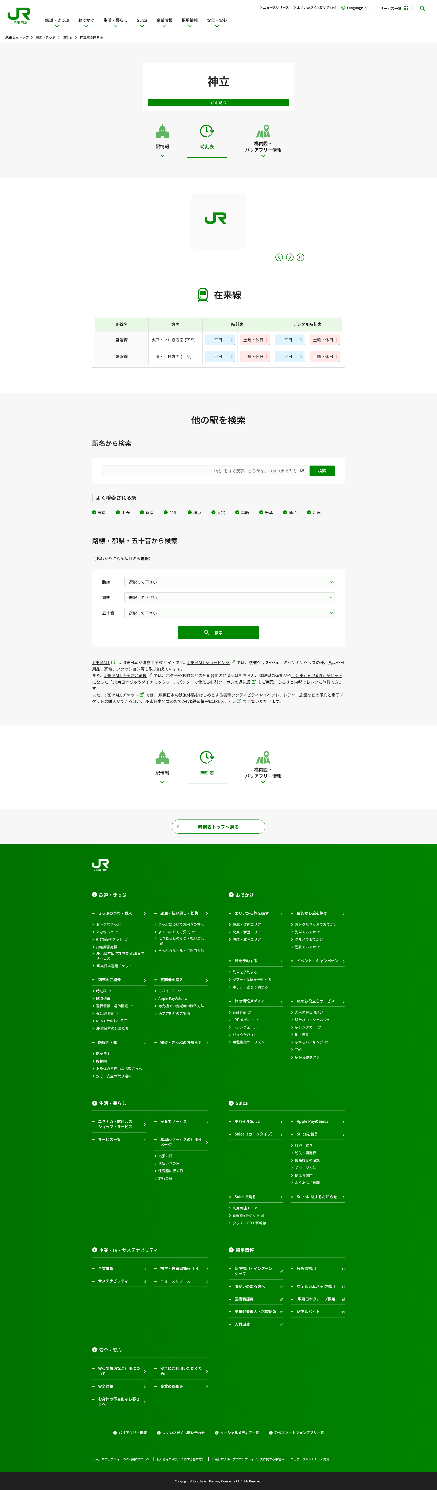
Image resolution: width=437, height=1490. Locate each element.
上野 (125, 512)
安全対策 (105, 1386)
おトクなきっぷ (108, 924)
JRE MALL (101, 662)
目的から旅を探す (312, 913)
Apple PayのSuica (172, 998)
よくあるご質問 (307, 1182)
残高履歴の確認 (307, 1160)
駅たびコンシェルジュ (312, 1019)
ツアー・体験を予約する (252, 979)
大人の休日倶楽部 (309, 1012)
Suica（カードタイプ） (255, 1134)
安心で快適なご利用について (119, 1371)
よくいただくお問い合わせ (316, 7)
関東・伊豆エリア (247, 932)
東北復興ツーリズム (249, 1042)
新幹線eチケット (109, 939)
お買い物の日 (169, 1163)
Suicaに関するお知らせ (317, 1196)
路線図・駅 (107, 1042)
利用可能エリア (245, 1208)
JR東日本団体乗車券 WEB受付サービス (120, 956)
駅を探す (103, 1053)
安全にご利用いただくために (181, 1371)
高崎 (245, 512)
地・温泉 (302, 1034)
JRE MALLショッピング (208, 662)
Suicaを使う (307, 1134)
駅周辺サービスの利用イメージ (181, 1142)
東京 (102, 512)
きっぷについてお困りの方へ (181, 924)
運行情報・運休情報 (112, 1005)
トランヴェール (245, 1027)
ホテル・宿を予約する (250, 987)
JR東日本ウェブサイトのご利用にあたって (121, 1459)
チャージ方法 (305, 1167)
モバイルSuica (169, 991)
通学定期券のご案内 (174, 1013)
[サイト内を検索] (422, 8)
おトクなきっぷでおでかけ (316, 924)
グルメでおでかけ (309, 939)
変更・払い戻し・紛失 (179, 913)
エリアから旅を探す (252, 913)
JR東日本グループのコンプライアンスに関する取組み (247, 1459)
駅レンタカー (305, 1027)
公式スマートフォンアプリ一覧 (299, 1432)
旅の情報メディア (250, 1000)
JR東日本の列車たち (112, 1028)
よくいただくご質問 (174, 932)
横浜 (197, 512)
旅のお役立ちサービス (316, 1000)
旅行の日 (165, 1178)
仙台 (293, 512)
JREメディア (224, 701)
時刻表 (101, 991)
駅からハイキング (309, 1042)
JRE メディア (243, 1019)
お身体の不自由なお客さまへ (119, 1068)
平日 (218, 340)
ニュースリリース (276, 7)
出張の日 (165, 1155)
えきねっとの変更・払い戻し (181, 938)
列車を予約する (245, 972)
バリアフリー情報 (133, 1432)
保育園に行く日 (170, 1170)
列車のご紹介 (109, 979)
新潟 (317, 512)
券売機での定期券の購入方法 (181, 1005)
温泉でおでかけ (307, 947)
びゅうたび (241, 1034)
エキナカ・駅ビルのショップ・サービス (115, 1124)
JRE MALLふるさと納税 (125, 675)
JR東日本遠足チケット (114, 965)
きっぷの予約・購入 (115, 913)
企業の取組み (171, 1386)
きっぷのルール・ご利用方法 (181, 950)
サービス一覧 (109, 1139)
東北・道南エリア (247, 924)
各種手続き (304, 1145)
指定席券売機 (106, 947)
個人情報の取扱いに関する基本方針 (180, 1459)
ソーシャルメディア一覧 (239, 1432)
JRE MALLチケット (121, 695)
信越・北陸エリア (247, 939)
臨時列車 (103, 998)
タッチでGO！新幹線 (249, 1223)
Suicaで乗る (245, 1196)
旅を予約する (246, 960)
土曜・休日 (253, 340)
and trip (239, 1012)
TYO (298, 1049)
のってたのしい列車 (112, 1020)
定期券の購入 (171, 979)
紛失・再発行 (305, 1152)
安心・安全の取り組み (114, 1076)
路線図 (101, 1061)
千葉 (269, 512)
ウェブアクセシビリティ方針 (310, 1459)
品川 (173, 512)
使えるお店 (304, 1175)
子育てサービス (173, 1121)
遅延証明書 (105, 1013)
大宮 (221, 512)
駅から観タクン (307, 1057)
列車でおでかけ (307, 932)
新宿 (149, 512)
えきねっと (105, 932)
